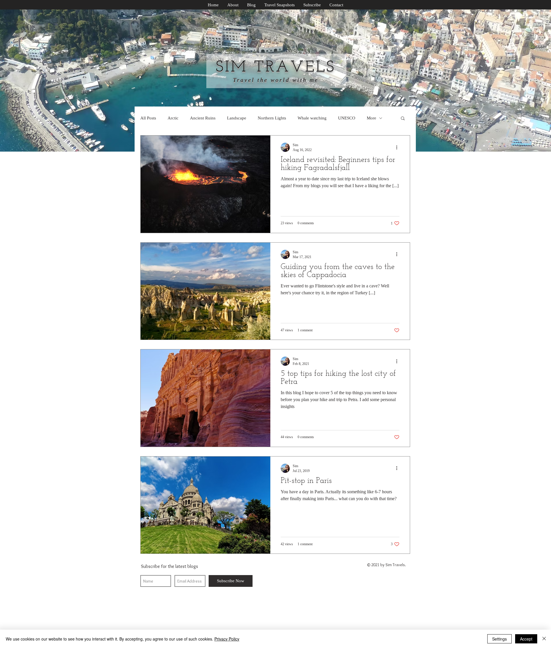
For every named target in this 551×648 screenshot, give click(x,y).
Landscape (236, 118)
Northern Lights (272, 118)
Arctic (173, 118)
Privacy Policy (226, 639)
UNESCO (346, 118)
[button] (403, 119)
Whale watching (312, 118)
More (371, 118)
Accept (526, 639)
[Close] (544, 638)
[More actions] (398, 147)
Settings (499, 639)
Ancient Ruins (203, 118)
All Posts (148, 118)
